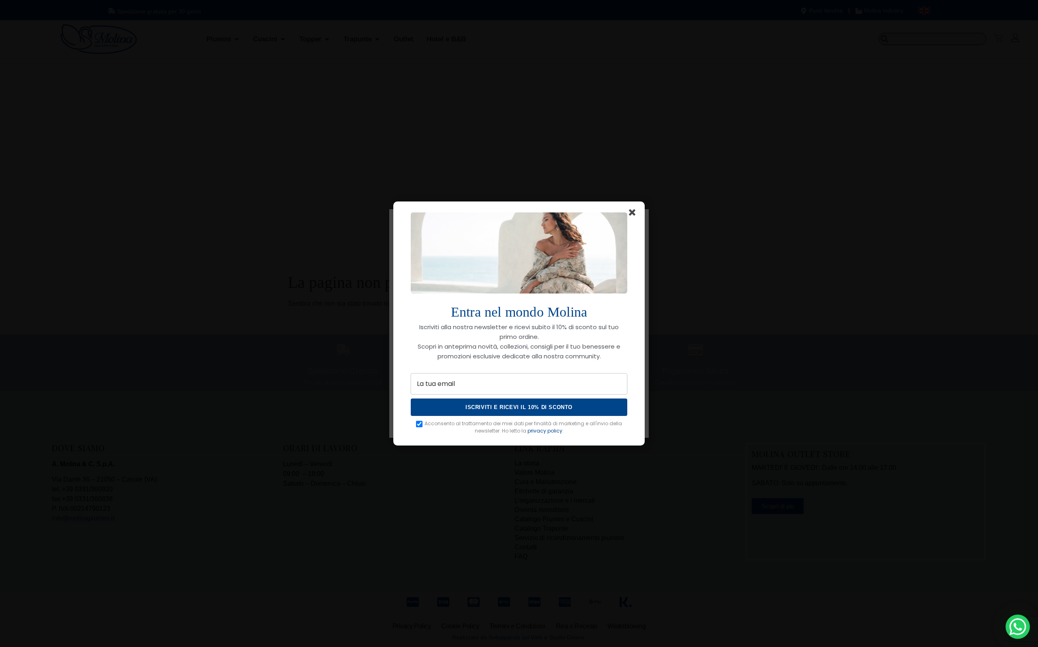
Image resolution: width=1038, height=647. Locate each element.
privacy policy (545, 430)
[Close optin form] (634, 214)
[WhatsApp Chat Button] (1018, 627)
